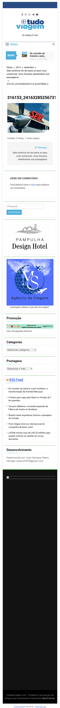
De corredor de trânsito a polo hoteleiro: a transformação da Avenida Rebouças (39, 54)
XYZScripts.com (40, 707)
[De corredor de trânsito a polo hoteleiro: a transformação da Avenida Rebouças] (24, 54)
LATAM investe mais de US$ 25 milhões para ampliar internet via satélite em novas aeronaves (29, 436)
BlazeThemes (48, 698)
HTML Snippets (19, 707)
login (33, 184)
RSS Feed (16, 380)
